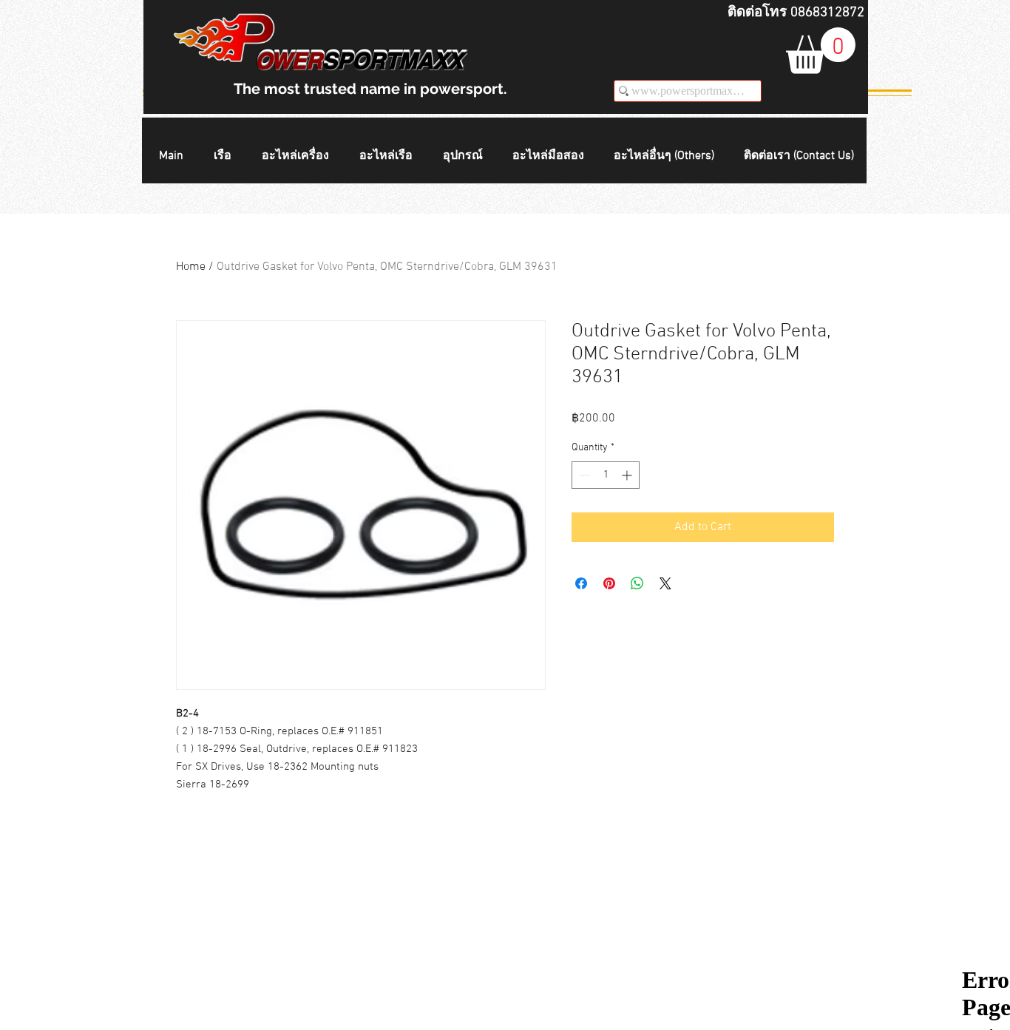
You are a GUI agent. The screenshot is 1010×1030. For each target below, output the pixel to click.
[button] (227, 156)
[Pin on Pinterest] (609, 583)
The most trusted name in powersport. (370, 89)
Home (191, 267)
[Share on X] (665, 583)
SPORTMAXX (392, 60)
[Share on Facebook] (581, 583)
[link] (820, 50)
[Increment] (628, 475)
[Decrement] (583, 475)
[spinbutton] (605, 475)
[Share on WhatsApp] (637, 583)
